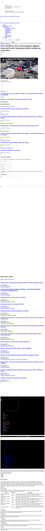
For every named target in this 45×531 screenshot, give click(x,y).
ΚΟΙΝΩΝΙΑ (7, 31)
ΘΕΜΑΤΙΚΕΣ (5, 27)
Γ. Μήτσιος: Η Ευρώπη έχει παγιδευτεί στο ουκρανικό (13, 377)
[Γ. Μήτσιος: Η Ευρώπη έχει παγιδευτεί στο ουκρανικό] (7, 375)
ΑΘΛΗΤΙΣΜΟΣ (8, 30)
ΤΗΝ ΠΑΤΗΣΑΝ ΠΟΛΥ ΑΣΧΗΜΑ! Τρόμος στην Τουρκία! (14, 142)
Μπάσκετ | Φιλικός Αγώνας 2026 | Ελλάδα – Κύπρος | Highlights (15, 348)
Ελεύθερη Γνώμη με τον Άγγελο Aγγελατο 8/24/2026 (12, 297)
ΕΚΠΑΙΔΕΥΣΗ (8, 35)
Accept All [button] (9, 473)
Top (1, 438)
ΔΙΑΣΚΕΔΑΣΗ (8, 32)
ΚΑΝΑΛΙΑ (5, 37)
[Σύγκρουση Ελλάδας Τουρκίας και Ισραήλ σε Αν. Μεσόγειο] (7, 106)
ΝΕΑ (6, 34)
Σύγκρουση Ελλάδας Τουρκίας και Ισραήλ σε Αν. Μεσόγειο (14, 108)
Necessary (4, 488)
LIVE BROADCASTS (7, 25)
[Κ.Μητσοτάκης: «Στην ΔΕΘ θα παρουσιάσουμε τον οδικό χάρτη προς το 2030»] (6, 123)
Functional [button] (2, 509)
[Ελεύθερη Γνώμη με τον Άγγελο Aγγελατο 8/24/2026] (5, 295)
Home (1, 43)
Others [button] (1, 526)
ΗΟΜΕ (4, 24)
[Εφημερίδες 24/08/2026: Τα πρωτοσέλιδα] (6, 148)
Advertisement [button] (3, 522)
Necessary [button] (2, 486)
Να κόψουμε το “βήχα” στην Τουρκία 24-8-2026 (12, 304)
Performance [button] (2, 513)
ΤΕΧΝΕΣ (7, 33)
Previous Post (3, 91)
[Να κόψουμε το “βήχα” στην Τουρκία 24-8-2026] (7, 301)
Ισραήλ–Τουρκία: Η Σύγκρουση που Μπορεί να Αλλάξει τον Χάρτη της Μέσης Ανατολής (21, 282)
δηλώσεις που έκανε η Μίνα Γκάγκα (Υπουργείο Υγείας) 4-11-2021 (16, 99)
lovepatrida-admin (4, 101)
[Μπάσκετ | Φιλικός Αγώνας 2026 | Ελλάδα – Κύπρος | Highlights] (6, 345)
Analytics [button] (2, 517)
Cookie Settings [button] (3, 473)
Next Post (2, 96)
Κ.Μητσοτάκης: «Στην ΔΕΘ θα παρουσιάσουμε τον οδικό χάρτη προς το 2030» (19, 125)
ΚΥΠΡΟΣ (7, 43)
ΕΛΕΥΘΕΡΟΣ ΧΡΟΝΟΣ (10, 28)
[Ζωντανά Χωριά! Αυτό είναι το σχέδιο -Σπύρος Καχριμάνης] (7, 339)
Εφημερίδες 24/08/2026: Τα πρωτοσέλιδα (10, 150)
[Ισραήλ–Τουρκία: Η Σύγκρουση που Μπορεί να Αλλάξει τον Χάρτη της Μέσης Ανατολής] (7, 279)
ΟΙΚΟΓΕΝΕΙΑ (8, 36)
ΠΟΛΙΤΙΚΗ (7, 29)
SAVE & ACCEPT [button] (4, 529)
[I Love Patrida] (10, 16)
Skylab (28, 436)
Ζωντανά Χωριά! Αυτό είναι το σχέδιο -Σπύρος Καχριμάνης (14, 341)
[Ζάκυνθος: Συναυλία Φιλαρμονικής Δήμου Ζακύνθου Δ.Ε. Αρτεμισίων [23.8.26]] (4, 352)
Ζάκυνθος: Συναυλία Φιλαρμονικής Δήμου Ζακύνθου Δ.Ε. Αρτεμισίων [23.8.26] (19, 355)
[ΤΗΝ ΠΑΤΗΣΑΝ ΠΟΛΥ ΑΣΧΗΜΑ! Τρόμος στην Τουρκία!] (5, 140)
